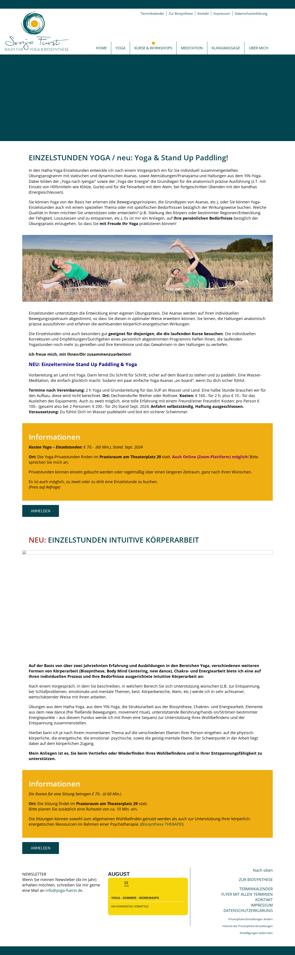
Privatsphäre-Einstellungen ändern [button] (250, 919)
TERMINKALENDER (256, 888)
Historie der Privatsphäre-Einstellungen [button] (247, 926)
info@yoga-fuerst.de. (64, 890)
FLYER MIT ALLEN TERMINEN (247, 894)
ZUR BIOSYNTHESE (256, 879)
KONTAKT (264, 899)
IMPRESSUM (262, 905)
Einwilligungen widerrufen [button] (256, 933)
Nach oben (263, 870)
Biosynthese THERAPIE (161, 824)
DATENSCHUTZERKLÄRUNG (248, 910)
